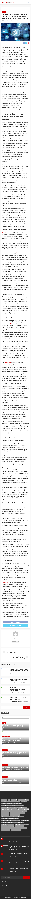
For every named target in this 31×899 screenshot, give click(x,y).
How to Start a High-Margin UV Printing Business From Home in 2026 (14, 752)
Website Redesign (22, 828)
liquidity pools (4, 818)
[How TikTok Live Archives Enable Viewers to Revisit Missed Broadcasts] (4, 848)
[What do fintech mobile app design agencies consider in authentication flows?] (4, 840)
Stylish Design (25, 824)
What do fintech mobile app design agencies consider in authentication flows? (19, 671)
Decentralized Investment (7, 807)
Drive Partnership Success (23, 809)
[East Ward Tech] (8, 2)
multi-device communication (7, 822)
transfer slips (4, 826)
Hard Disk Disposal (14, 813)
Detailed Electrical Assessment (20, 807)
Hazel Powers (14, 674)
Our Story (3, 889)
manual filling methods (13, 818)
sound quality (18, 824)
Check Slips (24, 801)
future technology (5, 813)
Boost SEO (4, 801)
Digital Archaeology (5, 809)
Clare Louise (14, 692)
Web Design (4, 828)
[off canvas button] (24, 2)
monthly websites (25, 820)
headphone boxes (5, 814)
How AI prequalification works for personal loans (18, 680)
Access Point (4, 799)
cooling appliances (17, 803)
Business (5, 750)
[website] (15, 644)
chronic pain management (7, 803)
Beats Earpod (14, 799)
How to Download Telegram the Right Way (15, 767)
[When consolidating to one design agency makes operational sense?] (4, 870)
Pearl (5, 20)
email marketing (5, 811)
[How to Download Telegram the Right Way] (15, 764)
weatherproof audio (20, 826)
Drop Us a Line (4, 885)
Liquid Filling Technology (18, 816)
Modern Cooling (16, 820)
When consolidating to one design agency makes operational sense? (15, 779)
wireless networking (6, 829)
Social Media (6, 736)
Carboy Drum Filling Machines (14, 801)
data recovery (20, 805)
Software (5, 765)
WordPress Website (16, 829)
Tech (4, 11)
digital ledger (13, 809)
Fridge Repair (23, 811)
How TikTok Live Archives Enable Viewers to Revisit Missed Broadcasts (14, 739)
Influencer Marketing (15, 814)
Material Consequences (6, 820)
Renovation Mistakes (6, 824)
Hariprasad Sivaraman (16, 701)
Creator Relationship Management (8, 805)
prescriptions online (19, 822)
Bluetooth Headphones (23, 799)
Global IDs (15, 91)
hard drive (22, 813)
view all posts (15, 641)
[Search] (28, 2)
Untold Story (11, 826)
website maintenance (12, 828)
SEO (13, 824)
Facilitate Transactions (14, 811)
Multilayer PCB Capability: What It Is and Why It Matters (19, 698)
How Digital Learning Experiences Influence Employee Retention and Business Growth (18, 689)
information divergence (6, 816)
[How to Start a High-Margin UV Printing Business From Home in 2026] (4, 855)
